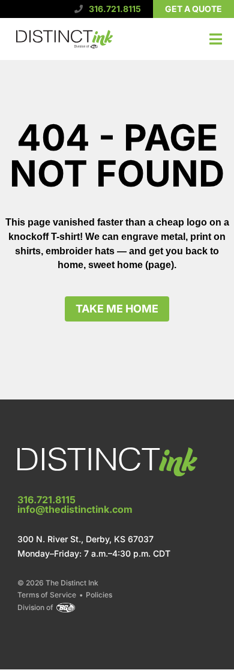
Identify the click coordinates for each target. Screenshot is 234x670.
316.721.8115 (115, 9)
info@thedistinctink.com (75, 509)
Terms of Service (46, 595)
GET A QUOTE (193, 9)
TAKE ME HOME (117, 308)
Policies (99, 595)
